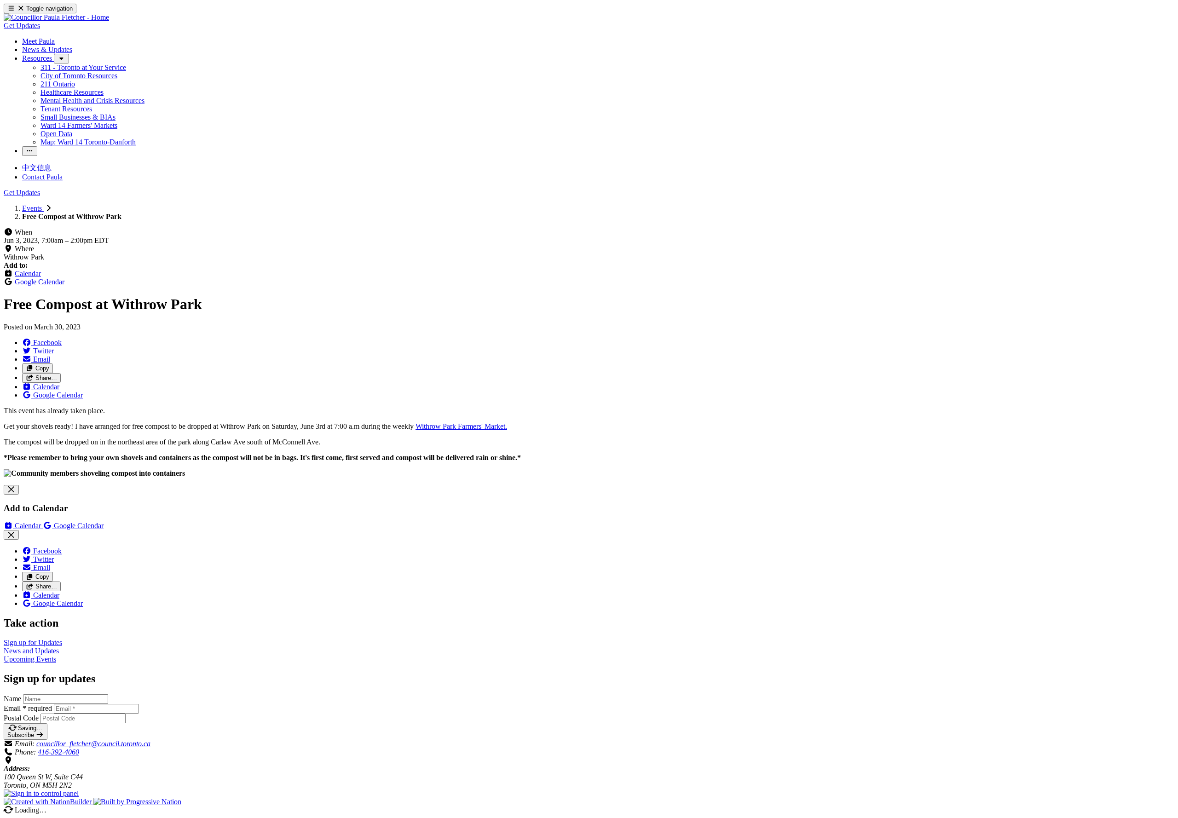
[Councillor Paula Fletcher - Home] (56, 17)
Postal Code (21, 718)
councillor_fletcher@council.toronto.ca (93, 744)
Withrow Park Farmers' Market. (461, 426)
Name (12, 699)
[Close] (11, 490)
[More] (61, 58)
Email (28, 708)
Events (33, 208)
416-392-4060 (58, 752)
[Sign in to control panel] (41, 793)
